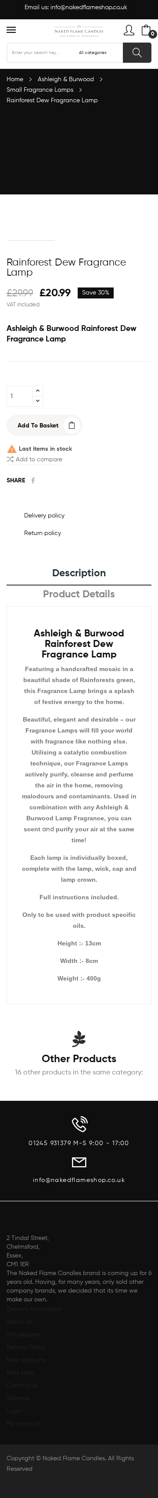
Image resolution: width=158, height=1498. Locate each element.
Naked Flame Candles (74, 1458)
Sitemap (18, 1398)
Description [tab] (79, 573)
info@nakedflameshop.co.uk (88, 7)
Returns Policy (26, 1347)
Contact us (22, 1386)
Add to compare (39, 459)
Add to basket (38, 426)
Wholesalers (23, 1335)
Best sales (21, 1373)
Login (14, 1411)
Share (33, 480)
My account (23, 1424)
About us (19, 1322)
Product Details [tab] (79, 594)
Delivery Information (34, 1309)
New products (26, 1360)
